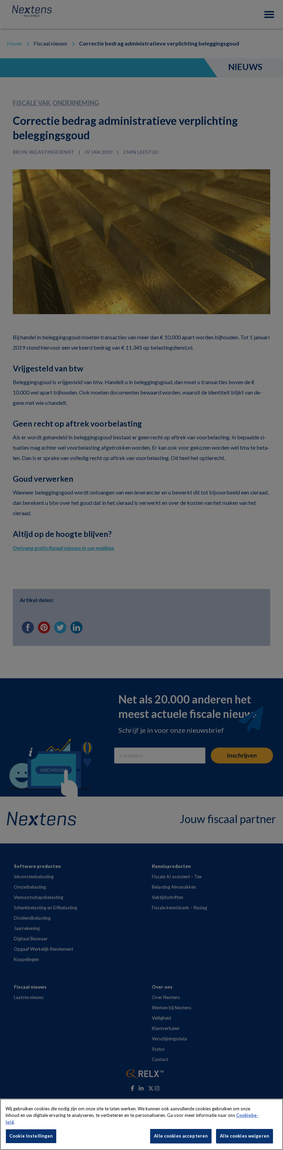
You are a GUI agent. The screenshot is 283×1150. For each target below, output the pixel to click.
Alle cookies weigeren (244, 1136)
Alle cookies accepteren (181, 1136)
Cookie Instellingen (31, 1136)
